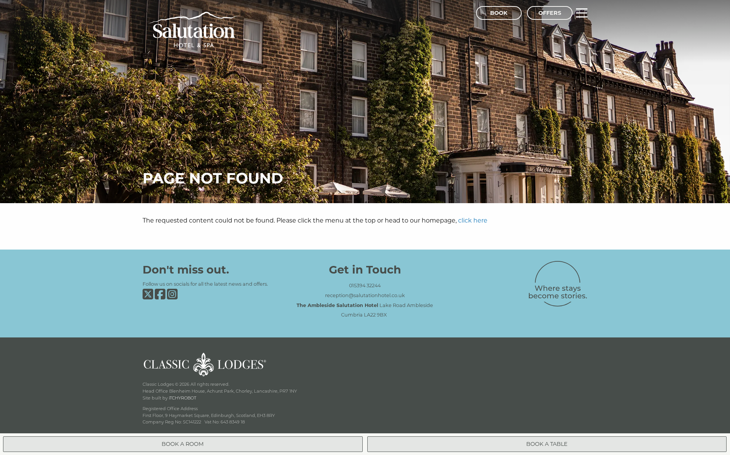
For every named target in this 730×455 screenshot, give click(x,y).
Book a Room (183, 443)
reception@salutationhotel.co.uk (365, 295)
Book (499, 12)
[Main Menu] (581, 13)
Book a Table (547, 443)
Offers (549, 12)
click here (472, 220)
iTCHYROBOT (182, 398)
